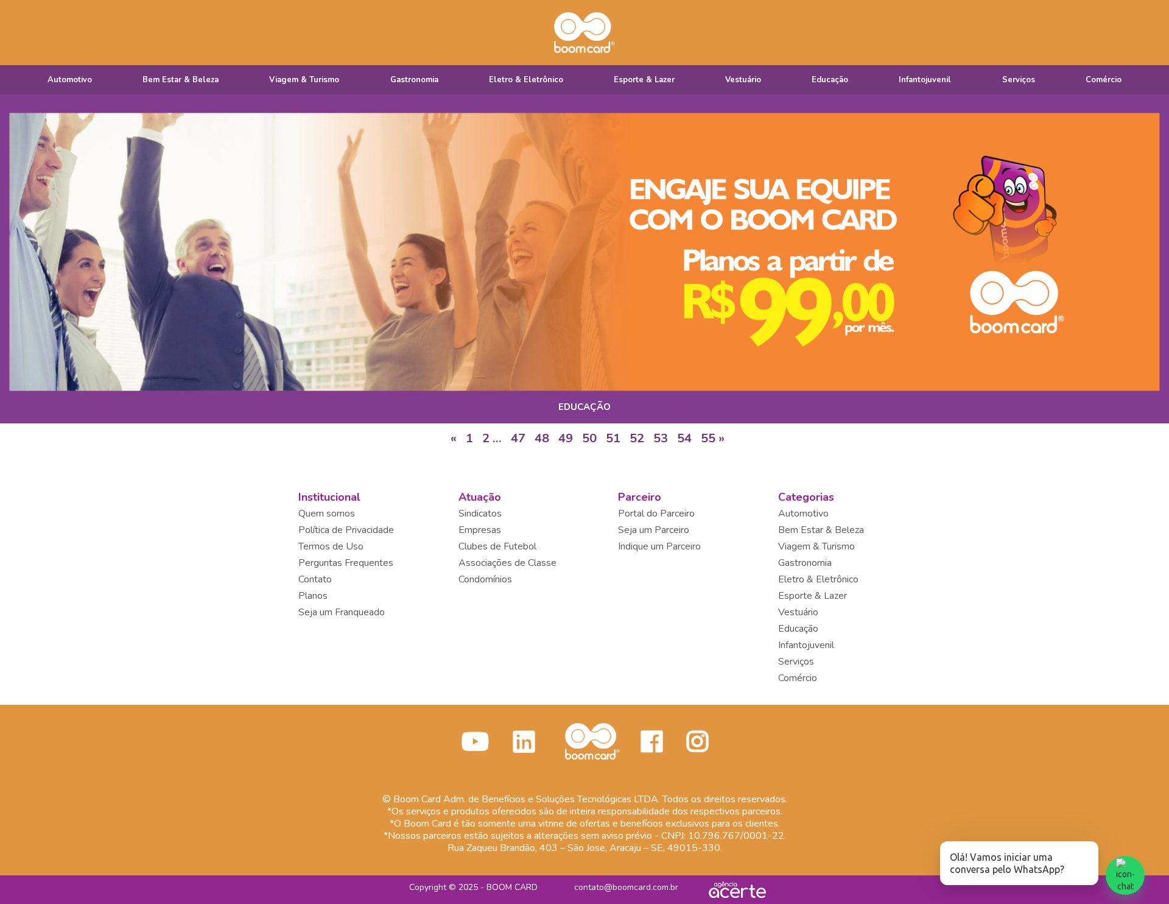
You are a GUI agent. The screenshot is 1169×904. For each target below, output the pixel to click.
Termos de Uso (330, 546)
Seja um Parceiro (653, 530)
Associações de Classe (507, 563)
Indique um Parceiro (659, 546)
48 (542, 438)
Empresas (479, 530)
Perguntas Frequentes (345, 563)
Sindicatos (480, 513)
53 (660, 438)
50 (589, 438)
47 (518, 438)
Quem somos (326, 513)
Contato (315, 579)
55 (708, 438)
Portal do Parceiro (656, 513)
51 (613, 438)
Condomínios (485, 579)
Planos (313, 595)
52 (637, 438)
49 (565, 438)
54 (684, 438)
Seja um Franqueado (341, 612)
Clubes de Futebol (497, 546)
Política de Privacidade (346, 530)
